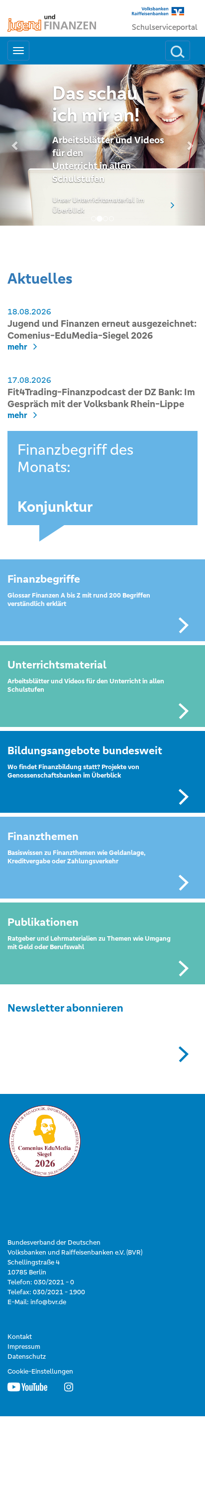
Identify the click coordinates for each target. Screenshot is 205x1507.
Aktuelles (40, 278)
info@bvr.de (48, 1302)
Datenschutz (26, 1356)
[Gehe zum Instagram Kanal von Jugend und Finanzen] (69, 1386)
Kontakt (19, 1336)
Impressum (23, 1346)
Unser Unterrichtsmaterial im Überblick (98, 205)
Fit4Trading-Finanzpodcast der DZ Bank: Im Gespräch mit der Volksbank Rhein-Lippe (101, 398)
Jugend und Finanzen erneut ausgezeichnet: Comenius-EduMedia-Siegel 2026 (102, 329)
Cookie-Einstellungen (40, 1371)
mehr (17, 346)
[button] (15, 145)
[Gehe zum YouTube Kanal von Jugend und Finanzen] (27, 1386)
